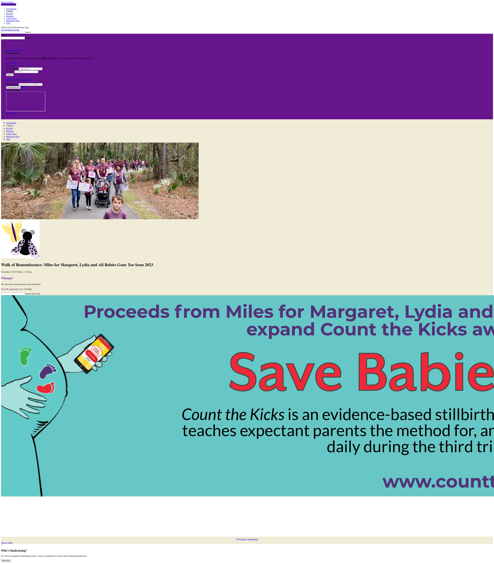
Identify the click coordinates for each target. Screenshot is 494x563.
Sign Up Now (11, 63)
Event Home (11, 9)
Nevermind (6, 561)
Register (9, 14)
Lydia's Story (11, 18)
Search (28, 32)
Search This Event (32, 293)
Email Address (12, 68)
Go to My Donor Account (10, 30)
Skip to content (7, 2)
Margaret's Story (13, 21)
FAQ (8, 23)
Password (10, 71)
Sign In (24, 87)
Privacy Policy (7, 542)
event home (13, 289)
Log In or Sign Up (8, 4)
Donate (9, 11)
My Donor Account (23, 66)
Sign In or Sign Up (14, 50)
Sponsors (10, 16)
